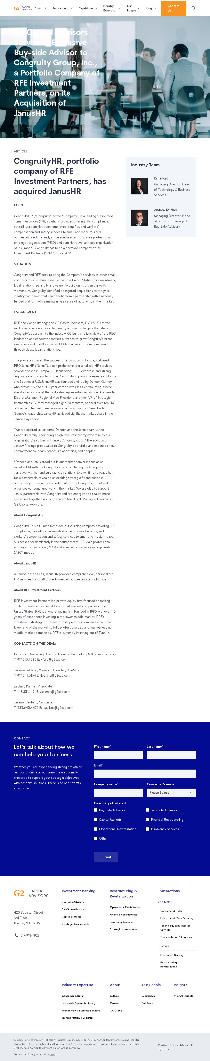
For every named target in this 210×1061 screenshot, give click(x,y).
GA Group (116, 1010)
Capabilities (86, 8)
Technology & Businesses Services (175, 927)
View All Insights (183, 996)
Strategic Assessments (75, 924)
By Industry (164, 901)
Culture (114, 996)
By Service (163, 946)
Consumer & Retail (171, 911)
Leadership (148, 996)
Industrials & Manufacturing (177, 918)
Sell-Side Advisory (73, 909)
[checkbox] (145, 825)
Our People (131, 8)
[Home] (23, 8)
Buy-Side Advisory (73, 902)
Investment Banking (78, 891)
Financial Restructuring (123, 914)
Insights (151, 8)
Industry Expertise (109, 8)
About (39, 8)
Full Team (147, 1003)
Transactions (60, 8)
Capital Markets (71, 916)
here (52, 1054)
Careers (114, 1003)
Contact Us (174, 8)
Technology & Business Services (81, 1010)
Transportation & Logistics (176, 937)
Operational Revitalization (125, 907)
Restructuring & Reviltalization (169, 964)
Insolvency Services (121, 922)
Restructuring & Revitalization (123, 893)
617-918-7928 (30, 935)
